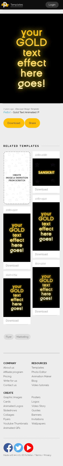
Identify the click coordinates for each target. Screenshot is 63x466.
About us (8, 367)
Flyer (9, 336)
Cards (6, 401)
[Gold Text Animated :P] (46, 172)
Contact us (9, 385)
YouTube (28, 447)
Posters (36, 397)
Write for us (10, 380)
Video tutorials (40, 385)
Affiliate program (13, 372)
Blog (34, 380)
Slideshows (10, 410)
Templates (38, 367)
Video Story (39, 406)
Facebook (8, 447)
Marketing (22, 336)
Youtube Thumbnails (15, 423)
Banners (36, 414)
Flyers (6, 419)
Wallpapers (38, 423)
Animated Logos (13, 406)
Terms (38, 455)
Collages (8, 414)
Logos (35, 401)
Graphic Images (12, 397)
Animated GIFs (11, 427)
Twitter (18, 447)
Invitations (38, 419)
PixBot (7, 112)
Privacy (47, 455)
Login (52, 4)
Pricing (7, 376)
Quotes (36, 410)
